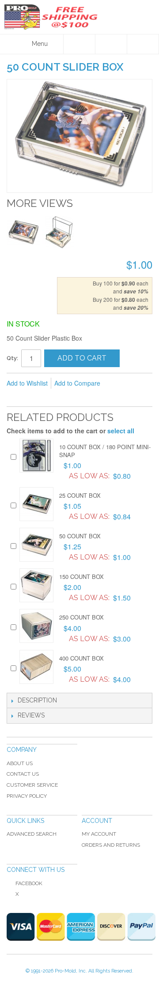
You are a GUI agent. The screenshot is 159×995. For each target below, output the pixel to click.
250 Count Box (81, 617)
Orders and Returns (111, 845)
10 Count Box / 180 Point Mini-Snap (105, 451)
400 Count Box (81, 658)
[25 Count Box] (36, 504)
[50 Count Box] (36, 545)
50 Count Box (80, 536)
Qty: (12, 358)
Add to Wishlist (27, 383)
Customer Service (32, 785)
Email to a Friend (15, 397)
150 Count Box (81, 576)
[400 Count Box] (36, 667)
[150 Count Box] (36, 585)
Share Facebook (33, 397)
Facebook (28, 883)
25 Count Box (80, 495)
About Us (20, 763)
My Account (99, 834)
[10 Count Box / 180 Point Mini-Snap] (36, 456)
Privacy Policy (27, 796)
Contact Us (23, 774)
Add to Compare (77, 383)
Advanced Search (32, 834)
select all (120, 430)
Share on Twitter (51, 397)
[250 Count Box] (36, 626)
